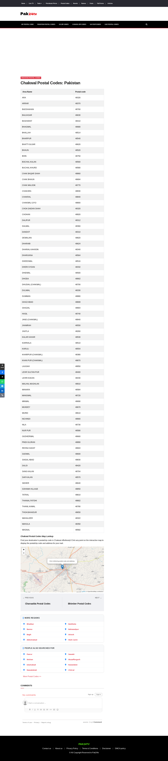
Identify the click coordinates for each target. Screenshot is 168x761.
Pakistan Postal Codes (46, 24)
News (23, 3)
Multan (30, 659)
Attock (71, 634)
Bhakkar (30, 624)
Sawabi (71, 654)
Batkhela (72, 624)
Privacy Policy (72, 748)
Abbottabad (32, 640)
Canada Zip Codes (79, 24)
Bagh (29, 634)
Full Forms (100, 3)
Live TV (31, 3)
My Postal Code (27, 24)
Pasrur (29, 654)
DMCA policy (120, 748)
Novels (75, 3)
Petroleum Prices (51, 3)
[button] (2, 372)
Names (83, 3)
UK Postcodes (95, 24)
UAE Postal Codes (112, 24)
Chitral (71, 670)
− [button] (23, 553)
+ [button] (23, 549)
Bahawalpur (73, 629)
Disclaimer (106, 748)
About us (58, 748)
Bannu (29, 629)
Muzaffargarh (74, 659)
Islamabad (31, 665)
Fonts (91, 3)
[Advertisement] (84, 50)
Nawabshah (32, 670)
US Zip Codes (64, 24)
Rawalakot (72, 665)
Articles (110, 3)
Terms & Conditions (90, 748)
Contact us (46, 748)
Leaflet (83, 591)
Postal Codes (65, 3)
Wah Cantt (73, 640)
